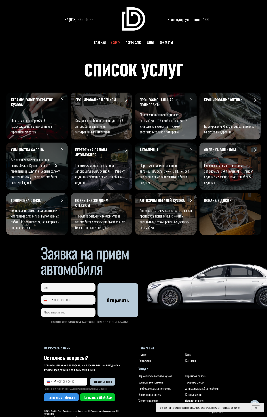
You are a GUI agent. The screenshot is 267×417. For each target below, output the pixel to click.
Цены (150, 42)
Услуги (115, 42)
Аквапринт (149, 149)
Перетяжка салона (195, 376)
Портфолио (134, 42)
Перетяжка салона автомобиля (91, 152)
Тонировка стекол (26, 200)
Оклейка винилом (220, 149)
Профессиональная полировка (157, 102)
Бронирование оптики (223, 99)
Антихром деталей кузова (162, 200)
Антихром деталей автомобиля (201, 388)
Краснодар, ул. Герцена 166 (188, 19)
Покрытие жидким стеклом (91, 202)
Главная (100, 42)
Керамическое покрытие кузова (32, 102)
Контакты (166, 42)
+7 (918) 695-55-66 (79, 19)
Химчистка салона (27, 149)
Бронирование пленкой (95, 99)
